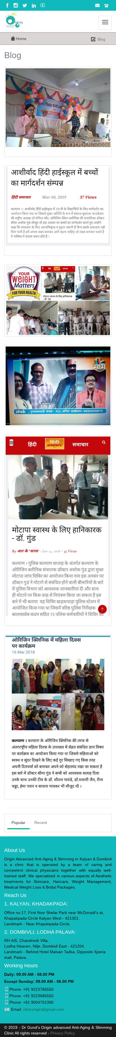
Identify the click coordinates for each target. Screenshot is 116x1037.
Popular (18, 822)
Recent (40, 822)
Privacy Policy (62, 1033)
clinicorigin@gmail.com (43, 1009)
